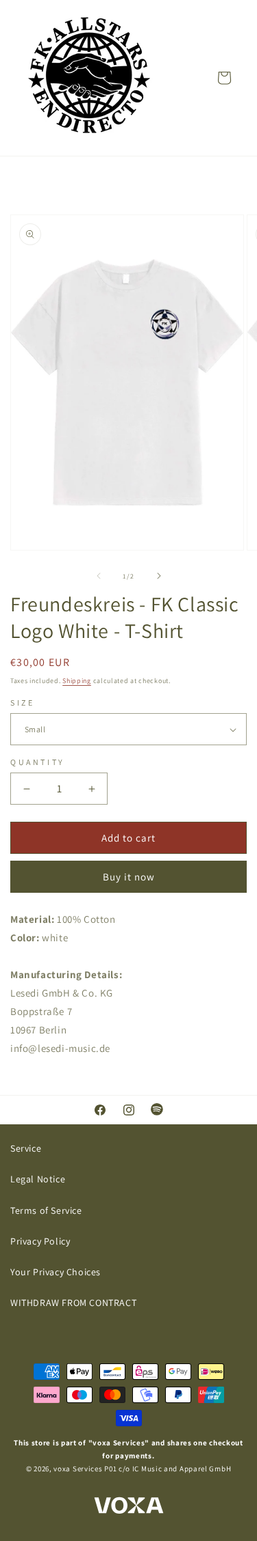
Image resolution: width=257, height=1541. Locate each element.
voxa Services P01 (85, 1468)
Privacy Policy (40, 1241)
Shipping (76, 680)
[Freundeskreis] (89, 78)
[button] (224, 78)
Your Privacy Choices (55, 1272)
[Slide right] (159, 576)
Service (25, 1148)
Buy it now (129, 876)
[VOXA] (128, 1507)
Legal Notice (37, 1179)
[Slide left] (99, 576)
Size (22, 702)
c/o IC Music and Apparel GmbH (175, 1468)
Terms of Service (46, 1210)
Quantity (37, 762)
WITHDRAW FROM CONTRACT (73, 1302)
